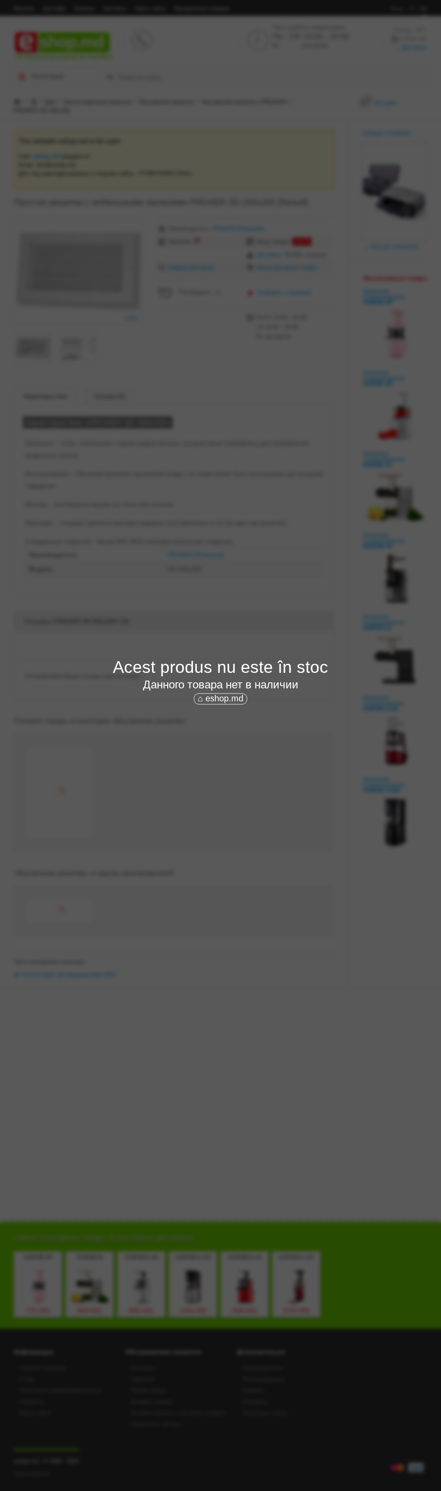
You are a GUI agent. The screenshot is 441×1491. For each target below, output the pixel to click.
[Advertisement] (220, 770)
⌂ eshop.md (220, 698)
